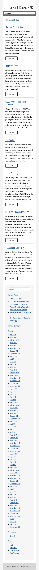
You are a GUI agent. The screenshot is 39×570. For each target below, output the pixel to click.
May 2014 (13, 524)
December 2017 (15, 411)
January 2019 (14, 375)
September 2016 (15, 451)
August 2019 (13, 356)
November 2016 (15, 446)
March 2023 (13, 343)
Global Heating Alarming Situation (15, 103)
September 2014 (15, 516)
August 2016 (13, 454)
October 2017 (14, 416)
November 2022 (15, 346)
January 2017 (13, 440)
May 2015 (13, 495)
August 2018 (13, 389)
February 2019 (14, 373)
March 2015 (13, 500)
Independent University (14, 247)
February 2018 (14, 405)
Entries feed (13, 548)
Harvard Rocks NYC (20, 7)
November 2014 (15, 511)
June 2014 (13, 522)
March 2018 (13, 402)
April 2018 (13, 400)
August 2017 (13, 421)
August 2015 (13, 486)
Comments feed (15, 550)
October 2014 (14, 514)
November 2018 (15, 381)
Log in (11, 545)
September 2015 (15, 484)
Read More (11, 58)
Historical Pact (11, 66)
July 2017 (12, 424)
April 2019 (13, 367)
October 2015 (14, 481)
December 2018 (15, 378)
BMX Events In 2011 (16, 299)
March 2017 (13, 435)
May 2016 (13, 462)
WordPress (16, 566)
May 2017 (13, 430)
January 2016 (14, 473)
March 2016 (13, 468)
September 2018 (15, 386)
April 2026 (13, 337)
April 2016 (13, 465)
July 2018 (12, 392)
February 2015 (14, 503)
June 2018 (13, 394)
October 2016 (14, 449)
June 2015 (13, 492)
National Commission (14, 27)
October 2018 (14, 384)
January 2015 (14, 505)
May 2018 (13, 397)
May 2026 (13, 335)
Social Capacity (11, 173)
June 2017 (13, 427)
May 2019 (13, 364)
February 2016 (14, 470)
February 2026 (14, 340)
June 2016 (13, 459)
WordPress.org (14, 553)
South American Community (17, 212)
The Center (10, 140)
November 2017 (15, 413)
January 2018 (14, 408)
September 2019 (15, 354)
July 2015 (12, 489)
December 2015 (15, 476)
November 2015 (15, 478)
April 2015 (13, 497)
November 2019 (15, 348)
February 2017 (14, 438)
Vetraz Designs (29, 566)
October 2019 (14, 351)
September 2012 (15, 527)
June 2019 (13, 362)
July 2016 (12, 457)
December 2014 (15, 508)
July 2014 (12, 519)
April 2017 (13, 432)
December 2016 (15, 443)
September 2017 (15, 419)
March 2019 (13, 370)
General (12, 536)
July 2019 (12, 359)
